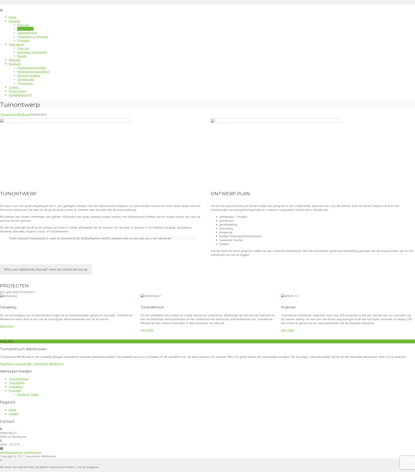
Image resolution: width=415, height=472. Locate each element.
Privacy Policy (17, 91)
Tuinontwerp (25, 29)
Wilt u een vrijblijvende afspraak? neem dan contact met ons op (46, 269)
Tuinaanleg (16, 387)
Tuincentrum (16, 44)
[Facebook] (15, 341)
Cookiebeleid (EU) (20, 95)
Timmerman (25, 83)
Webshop (15, 60)
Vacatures (15, 64)
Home (12, 17)
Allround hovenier (29, 75)
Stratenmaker (26, 79)
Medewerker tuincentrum (33, 72)
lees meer (6, 326)
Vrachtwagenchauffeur (31, 68)
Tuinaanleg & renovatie (32, 36)
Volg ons (6, 341)
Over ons (23, 25)
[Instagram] (17, 341)
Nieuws (22, 56)
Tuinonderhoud (27, 33)
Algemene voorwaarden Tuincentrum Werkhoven (32, 364)
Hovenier (15, 21)
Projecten (23, 40)
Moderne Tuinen (28, 394)
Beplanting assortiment (32, 52)
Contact (13, 87)
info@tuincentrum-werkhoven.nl (20, 452)
